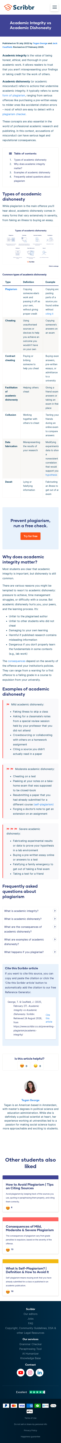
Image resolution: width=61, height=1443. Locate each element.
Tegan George (40, 43)
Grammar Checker (30, 1344)
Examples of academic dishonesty (32, 172)
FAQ (30, 1323)
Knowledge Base (30, 1358)
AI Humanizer (30, 1353)
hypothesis (51, 474)
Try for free (30, 536)
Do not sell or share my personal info (30, 1424)
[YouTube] (21, 1373)
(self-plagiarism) (44, 804)
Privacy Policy (30, 1430)
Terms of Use (30, 1418)
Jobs (30, 1318)
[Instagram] (30, 1373)
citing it (49, 313)
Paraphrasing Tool (30, 1348)
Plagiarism (11, 289)
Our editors (30, 1314)
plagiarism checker (14, 114)
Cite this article (49, 1018)
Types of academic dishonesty (30, 159)
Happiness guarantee (30, 1436)
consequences (16, 661)
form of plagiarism (13, 95)
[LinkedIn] (39, 1373)
